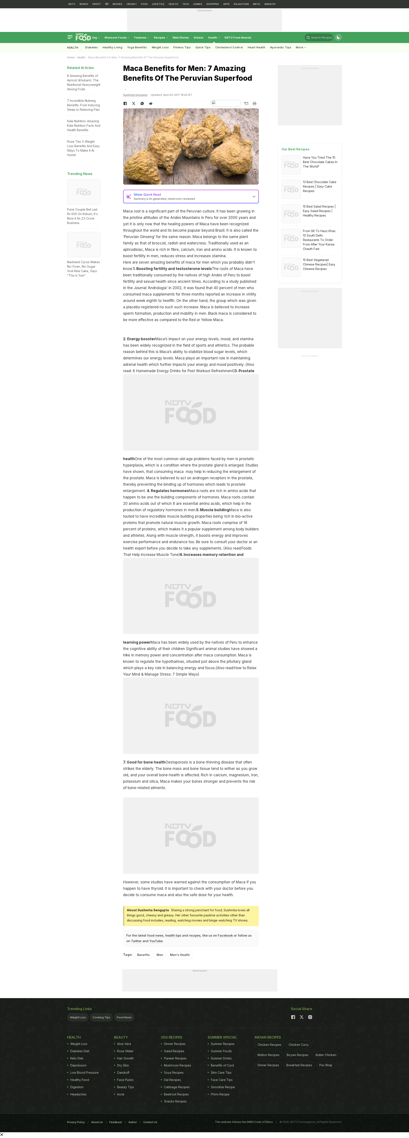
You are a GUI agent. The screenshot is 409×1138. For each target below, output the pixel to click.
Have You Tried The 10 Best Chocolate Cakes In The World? (320, 162)
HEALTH (173, 4)
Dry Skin (123, 1065)
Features (140, 37)
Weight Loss (160, 47)
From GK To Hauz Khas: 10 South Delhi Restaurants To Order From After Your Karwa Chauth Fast (319, 240)
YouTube (156, 941)
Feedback (115, 1122)
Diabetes (91, 47)
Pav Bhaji (325, 1065)
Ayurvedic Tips (280, 47)
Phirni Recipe (220, 1094)
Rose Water (125, 1051)
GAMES (197, 4)
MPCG (256, 4)
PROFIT (96, 4)
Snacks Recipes (175, 1101)
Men (160, 955)
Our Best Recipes (296, 149)
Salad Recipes (174, 1051)
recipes (194, 935)
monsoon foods (116, 37)
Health (213, 37)
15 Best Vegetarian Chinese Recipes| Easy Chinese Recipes (319, 264)
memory (142, 655)
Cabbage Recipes (177, 1087)
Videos (198, 37)
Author (132, 1122)
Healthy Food (79, 1080)
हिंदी (106, 4)
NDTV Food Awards (238, 37)
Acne (120, 1094)
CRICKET (132, 4)
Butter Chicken (326, 1055)
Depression (78, 1065)
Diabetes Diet (79, 1051)
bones (197, 781)
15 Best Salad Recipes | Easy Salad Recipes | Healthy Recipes (319, 211)
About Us (97, 1122)
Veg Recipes (171, 1037)
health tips (173, 935)
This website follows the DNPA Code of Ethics (244, 1122)
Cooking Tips (101, 1017)
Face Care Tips (222, 1080)
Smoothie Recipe (223, 1087)
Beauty (121, 1037)
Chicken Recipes (269, 1044)
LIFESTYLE (158, 4)
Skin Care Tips (221, 1072)
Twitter (136, 941)
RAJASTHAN (241, 4)
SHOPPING (212, 4)
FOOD (144, 4)
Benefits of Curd (222, 1065)
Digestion (77, 1087)
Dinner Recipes (175, 1044)
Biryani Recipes (297, 1055)
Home (71, 57)
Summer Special (222, 1037)
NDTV (71, 4)
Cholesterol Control (229, 47)
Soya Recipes (174, 1072)
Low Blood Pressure (84, 1072)
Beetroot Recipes (176, 1094)
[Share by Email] (246, 103)
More (300, 47)
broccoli (159, 243)
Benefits (143, 955)
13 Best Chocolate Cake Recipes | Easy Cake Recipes (319, 186)
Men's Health (180, 955)
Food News (124, 1017)
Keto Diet (76, 1058)
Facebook (225, 935)
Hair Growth (125, 1058)
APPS (226, 4)
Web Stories (181, 37)
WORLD (83, 4)
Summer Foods (221, 1051)
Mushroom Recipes (177, 1065)
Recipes (160, 37)
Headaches (78, 1094)
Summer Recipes (223, 1044)
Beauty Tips (125, 1087)
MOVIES (117, 4)
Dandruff (123, 1072)
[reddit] (151, 103)
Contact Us (150, 1122)
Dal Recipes (172, 1080)
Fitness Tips (182, 47)
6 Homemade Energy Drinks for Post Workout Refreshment (182, 371)
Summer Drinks (221, 1058)
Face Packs (125, 1080)
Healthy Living (112, 47)
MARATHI (270, 4)
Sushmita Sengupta (135, 94)
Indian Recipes (268, 1037)
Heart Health (256, 47)
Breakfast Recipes (299, 1065)
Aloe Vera (124, 1044)
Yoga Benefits (137, 47)
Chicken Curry (299, 1044)
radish (173, 243)
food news (155, 935)
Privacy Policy (76, 1122)
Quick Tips (203, 47)
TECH (185, 4)
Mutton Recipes (268, 1055)
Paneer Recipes (175, 1058)
